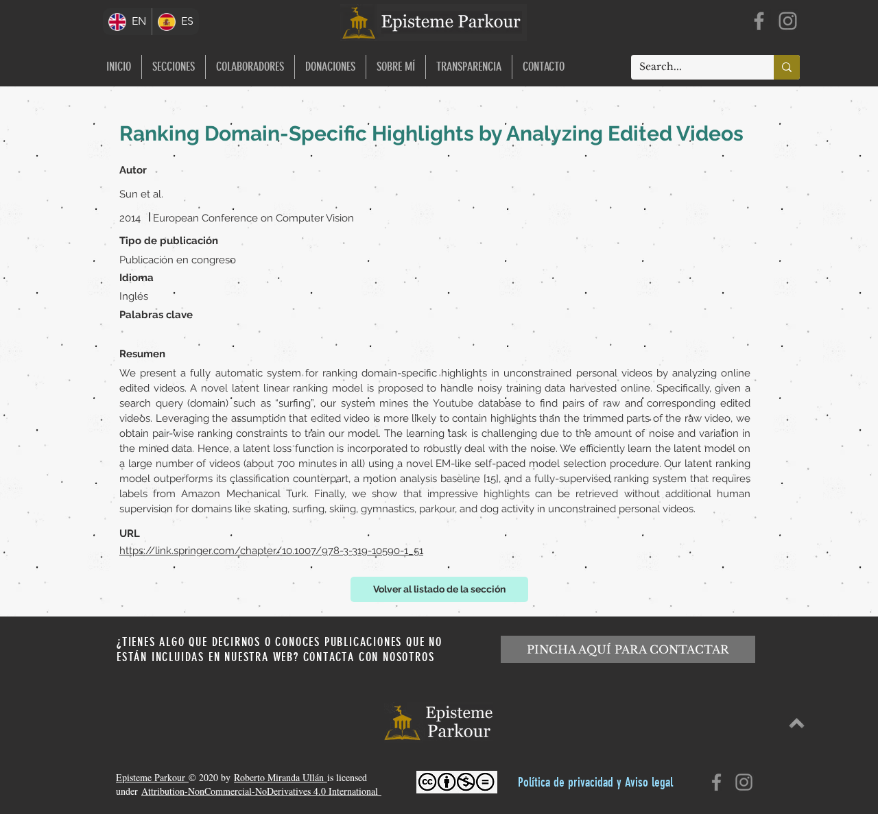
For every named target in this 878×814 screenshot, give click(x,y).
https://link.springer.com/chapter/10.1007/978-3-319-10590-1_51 (271, 550)
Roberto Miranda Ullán (280, 777)
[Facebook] (759, 21)
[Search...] (787, 67)
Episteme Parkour (152, 777)
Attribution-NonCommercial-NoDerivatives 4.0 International (261, 791)
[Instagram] (788, 21)
